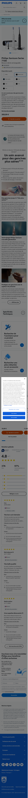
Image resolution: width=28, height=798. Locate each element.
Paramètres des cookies (13, 409)
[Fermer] (24, 378)
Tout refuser (13, 413)
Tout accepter (13, 417)
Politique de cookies (11, 405)
